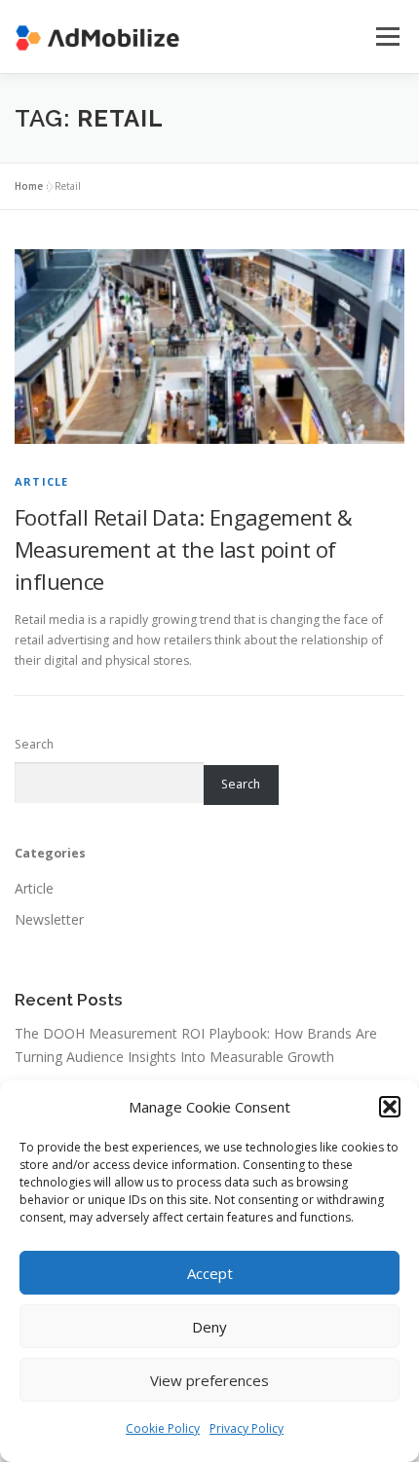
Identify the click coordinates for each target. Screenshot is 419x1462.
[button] (390, 1106)
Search (34, 744)
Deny (209, 1326)
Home (29, 186)
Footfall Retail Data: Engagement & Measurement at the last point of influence (184, 549)
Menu (386, 36)
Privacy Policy (247, 1428)
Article (41, 481)
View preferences (209, 1380)
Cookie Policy (163, 1428)
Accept (210, 1273)
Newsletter (49, 919)
